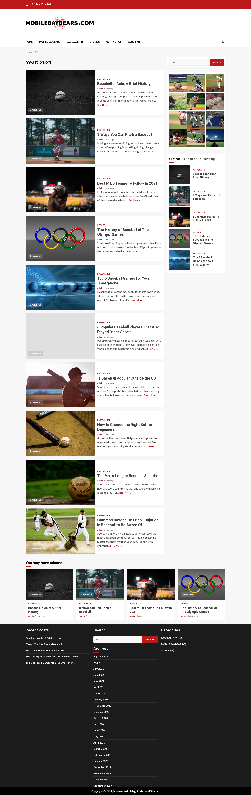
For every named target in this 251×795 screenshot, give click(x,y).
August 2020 (100, 717)
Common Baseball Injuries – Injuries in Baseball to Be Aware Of (60, 531)
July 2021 (98, 668)
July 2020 (98, 724)
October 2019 (101, 779)
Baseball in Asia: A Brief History (60, 92)
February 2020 (101, 754)
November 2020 (102, 705)
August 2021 (100, 662)
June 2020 (98, 730)
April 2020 (99, 742)
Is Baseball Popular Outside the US (60, 384)
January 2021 (100, 699)
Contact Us (114, 42)
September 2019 (102, 785)
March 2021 (100, 693)
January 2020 (100, 761)
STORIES (95, 42)
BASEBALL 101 (75, 42)
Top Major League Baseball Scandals (60, 482)
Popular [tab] (191, 159)
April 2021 (99, 687)
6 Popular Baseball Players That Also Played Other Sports (60, 336)
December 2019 (102, 767)
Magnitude (136, 791)
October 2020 (101, 711)
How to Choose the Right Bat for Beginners (60, 433)
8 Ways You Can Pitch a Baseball (60, 141)
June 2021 (98, 674)
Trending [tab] (208, 159)
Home (29, 42)
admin (100, 88)
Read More (103, 104)
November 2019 (102, 773)
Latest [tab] (175, 159)
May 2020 (98, 736)
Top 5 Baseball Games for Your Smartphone (60, 287)
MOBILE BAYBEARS (49, 42)
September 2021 (102, 656)
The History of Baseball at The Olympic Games (60, 238)
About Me (134, 42)
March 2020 (100, 748)
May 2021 (98, 681)
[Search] (223, 42)
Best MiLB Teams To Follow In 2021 (60, 189)
